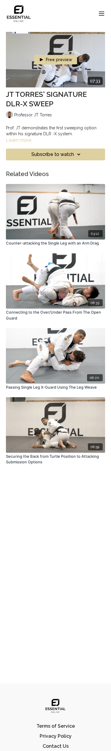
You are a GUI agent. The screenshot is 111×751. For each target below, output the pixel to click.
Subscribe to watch (52, 154)
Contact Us (56, 746)
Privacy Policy (56, 736)
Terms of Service (55, 726)
